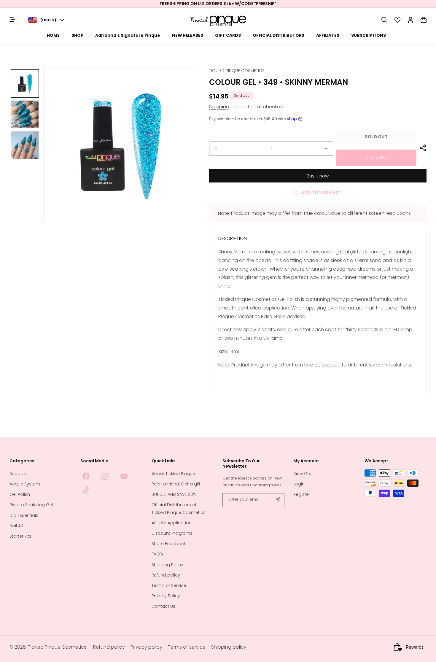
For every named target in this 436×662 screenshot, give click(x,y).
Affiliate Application (172, 523)
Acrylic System (24, 484)
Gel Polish (19, 495)
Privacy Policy (166, 596)
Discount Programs (172, 533)
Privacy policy (146, 647)
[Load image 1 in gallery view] (25, 84)
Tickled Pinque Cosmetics (57, 647)
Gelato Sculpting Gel (31, 505)
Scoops (17, 474)
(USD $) (48, 20)
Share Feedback (169, 544)
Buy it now (318, 176)
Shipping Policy (167, 565)
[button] (384, 19)
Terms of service (187, 647)
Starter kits (20, 536)
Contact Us (163, 606)
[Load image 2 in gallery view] (25, 114)
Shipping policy (228, 647)
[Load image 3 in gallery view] (25, 145)
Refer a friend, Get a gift (176, 484)
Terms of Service (169, 585)
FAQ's (157, 554)
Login (299, 484)
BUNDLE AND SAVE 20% (174, 495)
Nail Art (16, 526)
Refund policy (166, 575)
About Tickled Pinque (173, 474)
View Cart (303, 474)
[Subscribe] (277, 500)
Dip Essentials (23, 515)
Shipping (219, 106)
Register (301, 495)
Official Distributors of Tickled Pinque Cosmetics (179, 508)
